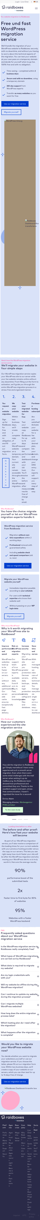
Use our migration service (15, 104)
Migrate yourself (11, 112)
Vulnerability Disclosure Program (29, 1192)
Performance (5, 1135)
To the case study (12, 810)
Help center (29, 1138)
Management (5, 1142)
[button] (20, 947)
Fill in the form (6, 473)
